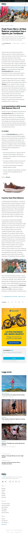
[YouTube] (16, 481)
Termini (8, 532)
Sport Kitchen (5, 507)
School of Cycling (5, 505)
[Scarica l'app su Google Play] (6, 481)
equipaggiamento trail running (10, 296)
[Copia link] (22, 302)
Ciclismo (3, 490)
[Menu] (25, 4)
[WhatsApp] (8, 302)
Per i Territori (4, 522)
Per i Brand (4, 520)
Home (3, 25)
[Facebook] (12, 302)
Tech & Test (4, 510)
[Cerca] (22, 4)
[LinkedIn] (19, 302)
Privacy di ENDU (14, 360)
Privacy (12, 532)
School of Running (6, 503)
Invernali (3, 495)
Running (7, 25)
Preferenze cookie (18, 532)
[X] (15, 302)
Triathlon (3, 493)
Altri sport (4, 497)
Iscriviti (14, 358)
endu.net (4, 524)
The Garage (4, 509)
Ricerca (3, 518)
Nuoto (3, 492)
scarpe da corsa (21, 296)
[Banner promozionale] (14, 327)
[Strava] (19, 481)
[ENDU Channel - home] (4, 4)
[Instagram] (10, 481)
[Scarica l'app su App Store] (3, 481)
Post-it (11, 25)
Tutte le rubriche (5, 512)
